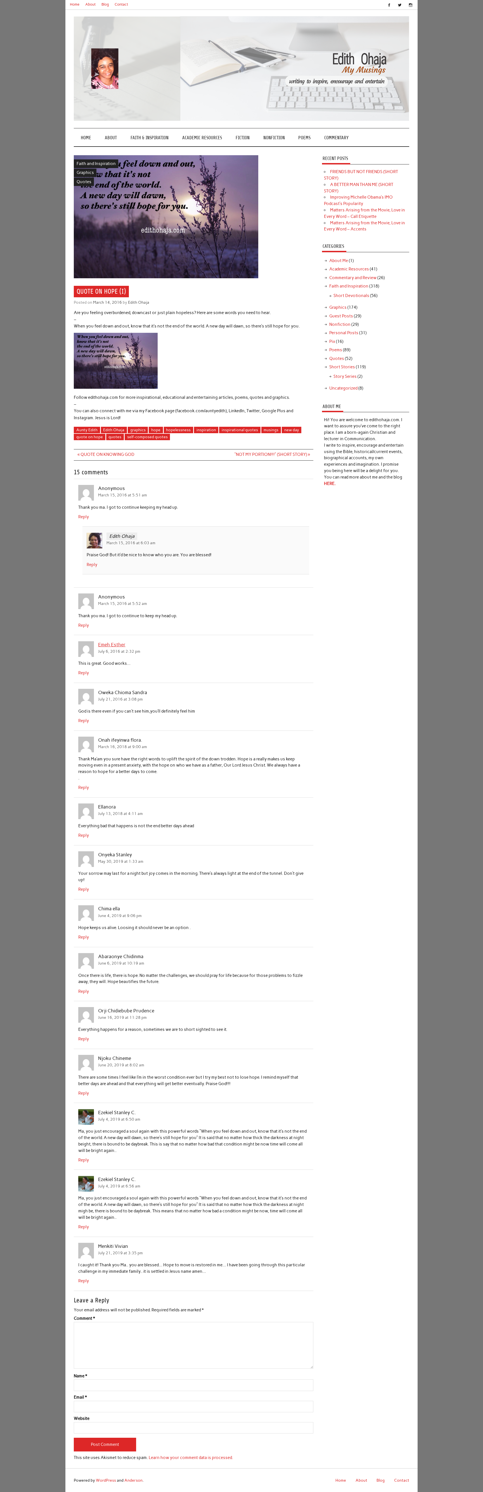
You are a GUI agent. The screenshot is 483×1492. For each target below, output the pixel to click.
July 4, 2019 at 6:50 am (119, 1119)
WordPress (106, 1480)
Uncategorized (343, 388)
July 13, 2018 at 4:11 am (120, 813)
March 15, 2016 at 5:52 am (122, 603)
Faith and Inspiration (96, 163)
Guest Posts (341, 316)
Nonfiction (274, 137)
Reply (83, 516)
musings (271, 429)
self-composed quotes (147, 436)
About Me (338, 260)
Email (80, 1397)
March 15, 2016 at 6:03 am (130, 543)
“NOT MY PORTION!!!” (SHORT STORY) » (272, 454)
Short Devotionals (351, 295)
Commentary (336, 137)
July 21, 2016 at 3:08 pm (120, 699)
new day (291, 429)
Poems (304, 137)
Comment (84, 1318)
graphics (138, 429)
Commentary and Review (353, 277)
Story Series (345, 376)
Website (81, 1418)
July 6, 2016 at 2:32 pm (119, 651)
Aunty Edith (87, 429)
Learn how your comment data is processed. (191, 1457)
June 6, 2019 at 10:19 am (121, 963)
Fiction (243, 137)
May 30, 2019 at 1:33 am (120, 861)
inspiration (206, 429)
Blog (105, 4)
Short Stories (342, 366)
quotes (114, 436)
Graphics (85, 172)
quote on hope (89, 436)
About (90, 4)
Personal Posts (343, 332)
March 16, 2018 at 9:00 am (122, 746)
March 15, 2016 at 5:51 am (122, 495)
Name (80, 1376)
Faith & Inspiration (150, 137)
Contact (121, 4)
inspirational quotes (240, 429)
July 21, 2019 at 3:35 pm (120, 1253)
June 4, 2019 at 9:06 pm (120, 915)
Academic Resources (202, 137)
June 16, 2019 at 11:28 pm (122, 1017)
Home (74, 4)
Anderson (133, 1480)
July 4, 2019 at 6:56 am (119, 1186)
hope (155, 429)
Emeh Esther (112, 644)
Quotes (84, 181)
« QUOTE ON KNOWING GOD (105, 454)
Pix (332, 341)
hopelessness (178, 429)
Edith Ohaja (138, 302)
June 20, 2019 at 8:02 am (121, 1065)
